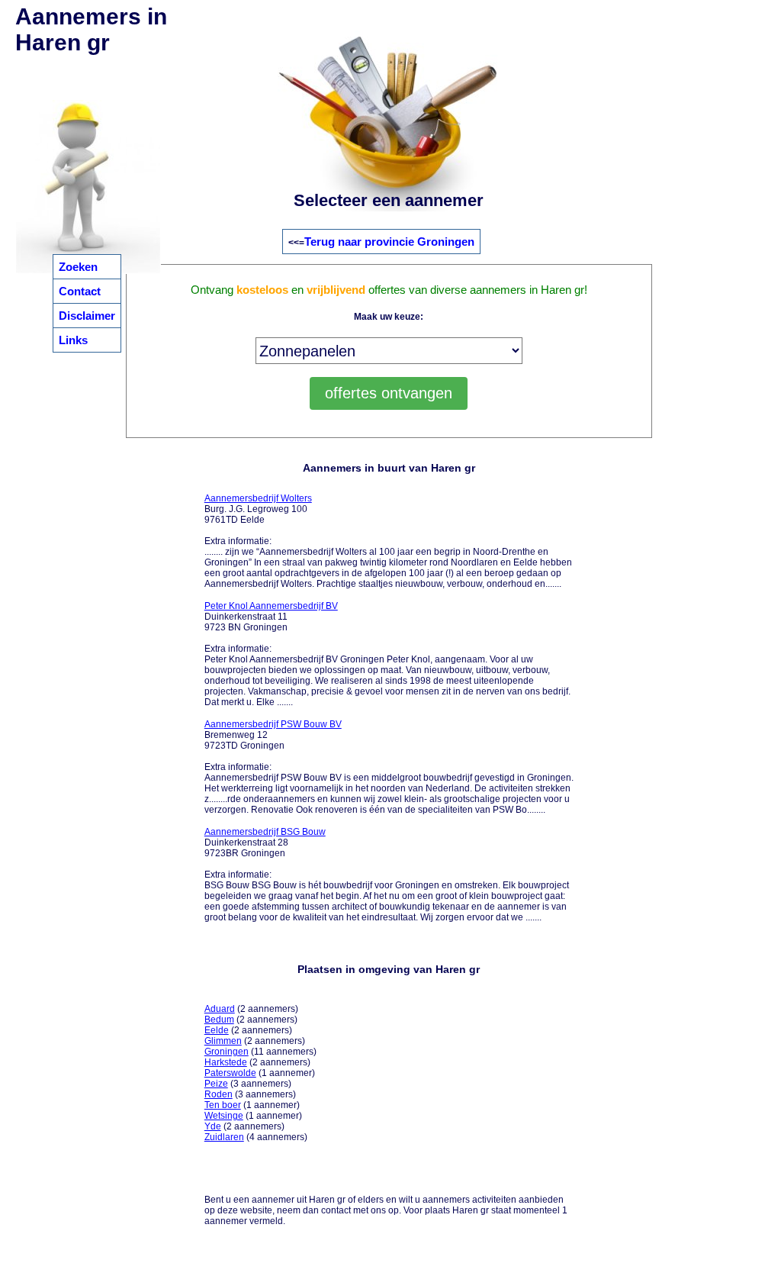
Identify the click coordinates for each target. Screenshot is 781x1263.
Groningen (226, 1051)
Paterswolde (230, 1073)
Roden (218, 1094)
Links (73, 339)
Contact (80, 291)
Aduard (219, 1009)
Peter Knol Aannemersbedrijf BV (271, 606)
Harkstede (225, 1062)
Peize (216, 1083)
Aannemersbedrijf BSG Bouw (265, 831)
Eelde (216, 1030)
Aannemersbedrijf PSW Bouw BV (273, 724)
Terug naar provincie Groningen (389, 241)
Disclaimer (87, 315)
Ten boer (222, 1105)
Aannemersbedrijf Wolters (258, 498)
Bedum (219, 1019)
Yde (212, 1126)
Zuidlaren (224, 1137)
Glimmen (223, 1041)
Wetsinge (223, 1115)
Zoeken (78, 266)
